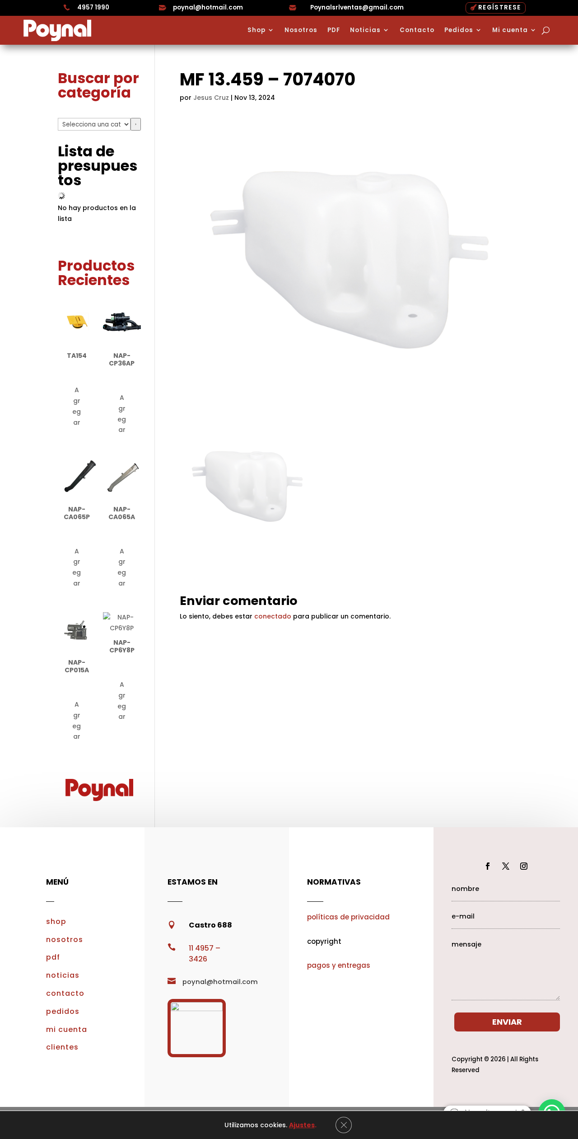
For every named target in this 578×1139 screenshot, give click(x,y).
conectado (272, 616)
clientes (62, 1047)
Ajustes (302, 1125)
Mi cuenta (510, 30)
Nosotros (300, 30)
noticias (62, 975)
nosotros (64, 939)
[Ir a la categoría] (136, 124)
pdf (53, 957)
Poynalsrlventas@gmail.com (357, 7)
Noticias (365, 30)
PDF (333, 30)
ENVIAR (507, 1021)
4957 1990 (93, 7)
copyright (324, 941)
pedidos (62, 1011)
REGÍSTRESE (499, 7)
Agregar (76, 406)
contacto (65, 993)
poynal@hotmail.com (208, 7)
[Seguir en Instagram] (524, 866)
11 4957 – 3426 (204, 953)
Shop (256, 30)
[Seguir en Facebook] (487, 866)
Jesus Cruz (211, 97)
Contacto (417, 30)
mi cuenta (66, 1029)
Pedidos (458, 30)
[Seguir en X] (506, 866)
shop (56, 921)
